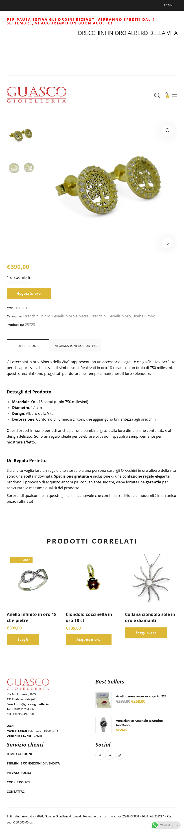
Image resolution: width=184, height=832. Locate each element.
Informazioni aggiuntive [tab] (75, 346)
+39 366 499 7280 (24, 714)
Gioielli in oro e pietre (70, 316)
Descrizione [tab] (28, 346)
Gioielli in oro (119, 316)
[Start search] (157, 95)
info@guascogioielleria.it (33, 704)
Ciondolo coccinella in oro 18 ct (89, 617)
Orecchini (98, 316)
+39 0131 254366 (23, 709)
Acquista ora (29, 293)
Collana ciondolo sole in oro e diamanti (150, 617)
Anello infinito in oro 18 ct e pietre (32, 617)
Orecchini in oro (36, 316)
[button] (167, 130)
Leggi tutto (146, 632)
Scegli (23, 639)
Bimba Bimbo (144, 316)
